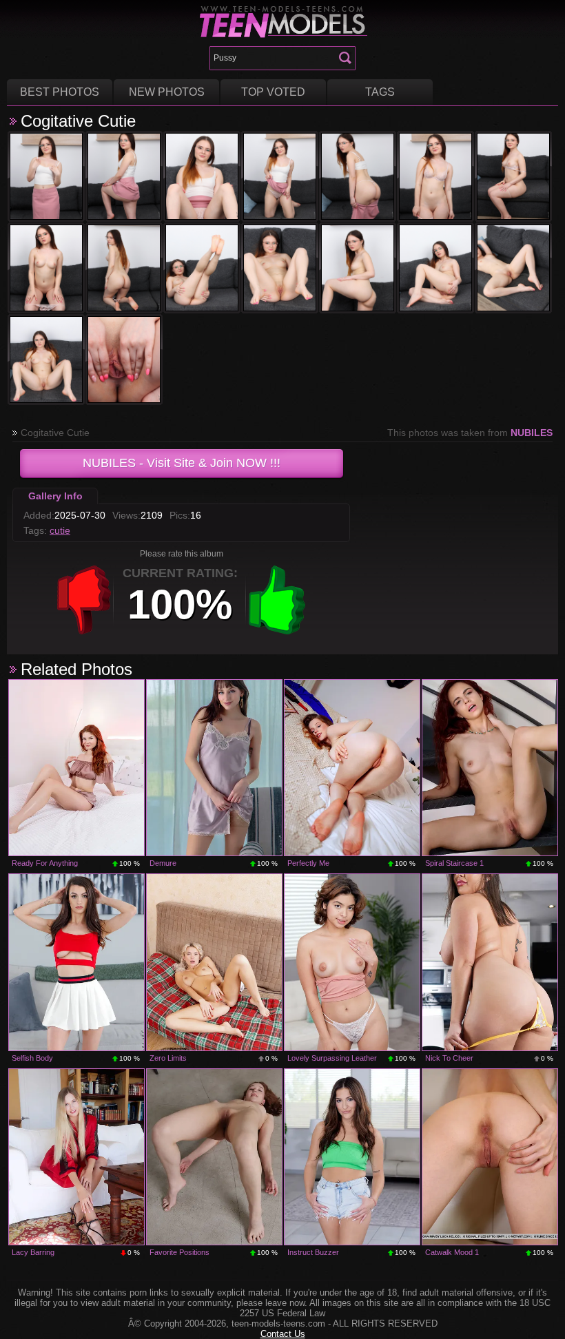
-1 (84, 599)
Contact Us (282, 1334)
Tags (380, 92)
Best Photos (59, 92)
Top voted (273, 92)
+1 (277, 599)
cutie (60, 530)
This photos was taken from (470, 432)
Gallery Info (55, 495)
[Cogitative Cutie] (46, 176)
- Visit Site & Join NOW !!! (181, 463)
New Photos (167, 92)
